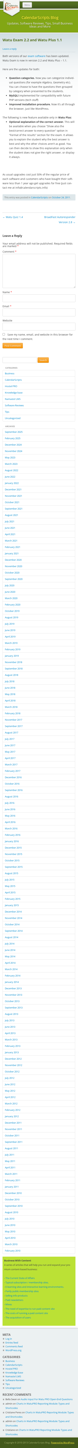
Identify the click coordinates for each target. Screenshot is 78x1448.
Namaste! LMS (12, 399)
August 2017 (11, 732)
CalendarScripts (39, 197)
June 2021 (10, 527)
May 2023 (10, 457)
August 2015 (11, 873)
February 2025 (12, 438)
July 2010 (9, 1218)
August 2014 (11, 937)
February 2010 (12, 1250)
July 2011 (9, 1154)
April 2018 (10, 700)
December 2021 (13, 489)
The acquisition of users (18, 1317)
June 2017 (10, 745)
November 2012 (13, 1065)
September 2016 (13, 790)
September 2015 (13, 866)
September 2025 (13, 432)
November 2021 (13, 495)
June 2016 (10, 809)
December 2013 (13, 988)
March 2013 (11, 1039)
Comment (10, 251)
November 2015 (13, 854)
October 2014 (12, 924)
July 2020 (9, 585)
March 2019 (11, 643)
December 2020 (13, 559)
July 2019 (9, 623)
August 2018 (11, 675)
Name (7, 292)
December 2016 (13, 777)
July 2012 (9, 1078)
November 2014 (13, 918)
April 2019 (10, 636)
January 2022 (12, 483)
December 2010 (13, 1193)
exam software (37, 56)
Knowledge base (13, 392)
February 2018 (12, 713)
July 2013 (9, 1020)
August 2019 (11, 617)
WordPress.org (13, 1350)
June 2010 (10, 1225)
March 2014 (11, 969)
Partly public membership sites (22, 1291)
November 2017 (13, 719)
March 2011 (11, 1174)
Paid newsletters (14, 1300)
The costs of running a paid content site (26, 1313)
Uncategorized (12, 418)
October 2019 (12, 611)
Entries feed (11, 1342)
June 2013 (10, 1026)
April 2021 (10, 534)
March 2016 (11, 828)
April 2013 (10, 1033)
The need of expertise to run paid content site (30, 1308)
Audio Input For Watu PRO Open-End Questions (47, 1399)
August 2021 (11, 515)
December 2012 (13, 1058)
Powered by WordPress (62, 1442)
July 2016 (9, 803)
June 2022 (10, 476)
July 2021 (9, 521)
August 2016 (11, 796)
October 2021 (12, 502)
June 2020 (10, 591)
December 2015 (13, 847)
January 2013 (12, 1052)
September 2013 (13, 1007)
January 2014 (12, 982)
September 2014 (13, 930)
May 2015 (10, 886)
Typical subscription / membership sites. (27, 1282)
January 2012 (12, 1116)
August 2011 (11, 1148)
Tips (7, 411)
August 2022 (11, 470)
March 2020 (11, 598)
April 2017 (10, 758)
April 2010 (10, 1237)
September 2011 (13, 1142)
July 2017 (9, 739)
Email (7, 306)
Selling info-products (16, 1295)
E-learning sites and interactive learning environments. (34, 1286)
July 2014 (9, 943)
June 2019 (10, 630)
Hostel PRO (11, 386)
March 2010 (11, 1244)
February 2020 (12, 604)
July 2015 (9, 879)
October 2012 (12, 1071)
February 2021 (12, 547)
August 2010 (11, 1212)
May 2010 (10, 1231)
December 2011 (13, 1122)
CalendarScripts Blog (40, 17)
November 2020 (13, 566)
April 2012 (10, 1097)
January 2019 (12, 655)
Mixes (8, 1304)
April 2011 (10, 1167)
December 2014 (13, 911)
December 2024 (13, 444)
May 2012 (10, 1090)
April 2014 (10, 962)
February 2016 (12, 834)
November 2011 (13, 1129)
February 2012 (12, 1110)
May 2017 (10, 751)
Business (9, 373)
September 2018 (13, 668)
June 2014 (10, 950)
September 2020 (13, 579)
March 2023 (11, 463)
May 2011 (10, 1161)
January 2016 (12, 841)
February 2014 (12, 975)
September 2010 (13, 1205)
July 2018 (9, 681)
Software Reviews (14, 405)
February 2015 (12, 898)
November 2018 (13, 662)
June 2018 (10, 687)
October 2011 (12, 1135)
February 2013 (12, 1046)
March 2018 (11, 707)
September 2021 (13, 508)
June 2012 (10, 1084)
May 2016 (10, 815)
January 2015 (12, 905)
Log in (8, 1338)
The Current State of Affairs (20, 1278)
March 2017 (11, 764)
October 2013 (12, 1001)
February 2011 (12, 1180)
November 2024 (13, 451)
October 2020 (12, 572)
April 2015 (10, 892)
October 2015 (12, 860)
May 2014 (10, 956)
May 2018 (10, 694)
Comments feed (14, 1346)
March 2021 (11, 540)
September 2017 (13, 726)
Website (7, 320)
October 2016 (12, 783)
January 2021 (12, 553)
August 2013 (11, 1014)
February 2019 (12, 649)
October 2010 (12, 1199)
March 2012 (11, 1103)
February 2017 (12, 771)
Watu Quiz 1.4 (13, 217)
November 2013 (13, 994)
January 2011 (12, 1186)
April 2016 (10, 822)
